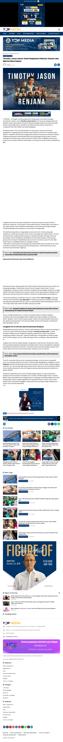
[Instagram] (13, 727)
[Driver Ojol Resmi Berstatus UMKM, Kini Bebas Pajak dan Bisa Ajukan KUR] (51, 436)
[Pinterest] (10, 727)
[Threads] (22, 727)
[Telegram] (55, 424)
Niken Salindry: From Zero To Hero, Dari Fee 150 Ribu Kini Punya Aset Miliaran (33, 608)
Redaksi (5, 678)
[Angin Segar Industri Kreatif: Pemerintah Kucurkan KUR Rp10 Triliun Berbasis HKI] (51, 454)
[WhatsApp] (58, 424)
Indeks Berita (6, 668)
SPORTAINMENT (7, 690)
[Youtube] (19, 727)
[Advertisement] (31, 156)
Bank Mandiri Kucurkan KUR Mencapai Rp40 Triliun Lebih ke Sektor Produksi (11, 445)
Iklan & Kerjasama (8, 666)
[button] (59, 29)
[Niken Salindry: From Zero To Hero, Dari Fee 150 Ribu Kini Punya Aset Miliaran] (6, 609)
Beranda (5, 733)
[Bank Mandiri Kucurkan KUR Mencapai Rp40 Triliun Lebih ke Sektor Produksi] (12, 436)
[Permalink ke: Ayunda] (5, 64)
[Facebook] (49, 424)
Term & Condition (8, 681)
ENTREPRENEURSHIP (7, 56)
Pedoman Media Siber (9, 673)
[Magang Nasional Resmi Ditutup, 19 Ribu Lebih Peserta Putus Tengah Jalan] (12, 454)
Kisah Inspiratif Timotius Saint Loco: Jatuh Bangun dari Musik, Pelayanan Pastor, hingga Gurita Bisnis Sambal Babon (34, 596)
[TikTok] (28, 727)
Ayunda (8, 64)
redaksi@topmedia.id (12, 636)
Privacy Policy (7, 676)
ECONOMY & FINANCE (48, 439)
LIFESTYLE (5, 693)
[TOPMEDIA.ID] (17, 29)
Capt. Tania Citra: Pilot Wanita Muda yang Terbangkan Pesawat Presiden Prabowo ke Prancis (32, 602)
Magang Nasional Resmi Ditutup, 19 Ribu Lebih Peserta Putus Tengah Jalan (11, 463)
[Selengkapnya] (59, 593)
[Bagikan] (58, 64)
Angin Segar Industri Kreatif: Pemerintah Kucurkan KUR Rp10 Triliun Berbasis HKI (50, 463)
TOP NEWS (6, 688)
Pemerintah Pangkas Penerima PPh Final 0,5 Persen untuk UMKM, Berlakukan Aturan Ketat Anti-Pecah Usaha (31, 463)
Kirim (4, 671)
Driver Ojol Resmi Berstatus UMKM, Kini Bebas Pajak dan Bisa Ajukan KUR (50, 445)
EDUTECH (5, 698)
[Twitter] (52, 424)
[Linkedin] (16, 727)
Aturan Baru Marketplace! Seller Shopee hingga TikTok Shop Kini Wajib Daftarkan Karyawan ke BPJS (30, 445)
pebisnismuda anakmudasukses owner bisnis (21, 413)
